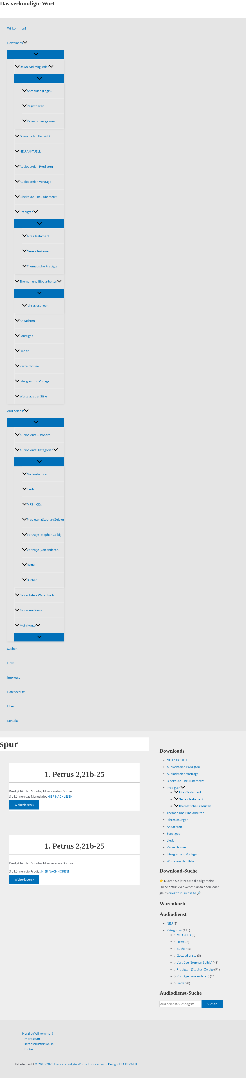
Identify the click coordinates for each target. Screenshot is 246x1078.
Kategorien (174, 930)
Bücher (32, 580)
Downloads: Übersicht (35, 136)
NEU (170, 923)
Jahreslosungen (37, 305)
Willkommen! (16, 28)
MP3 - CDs (184, 935)
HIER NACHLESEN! (60, 796)
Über (10, 706)
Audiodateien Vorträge (35, 182)
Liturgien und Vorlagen (35, 381)
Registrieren (35, 106)
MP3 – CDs (34, 504)
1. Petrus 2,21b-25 (74, 774)
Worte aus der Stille (33, 396)
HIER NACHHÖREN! (55, 871)
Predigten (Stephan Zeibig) (45, 519)
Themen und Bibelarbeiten (38, 281)
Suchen (12, 649)
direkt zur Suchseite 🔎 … (186, 893)
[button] (25, 43)
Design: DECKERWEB (122, 1064)
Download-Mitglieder (34, 67)
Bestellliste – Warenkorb (37, 595)
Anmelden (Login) (39, 91)
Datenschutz (16, 692)
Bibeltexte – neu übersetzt (38, 197)
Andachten (27, 321)
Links (10, 663)
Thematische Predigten (43, 266)
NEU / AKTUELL (30, 151)
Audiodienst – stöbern (35, 435)
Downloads (15, 43)
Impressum (15, 677)
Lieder (24, 351)
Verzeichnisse (29, 366)
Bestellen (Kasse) (31, 610)
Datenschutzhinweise (39, 1044)
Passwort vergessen (41, 121)
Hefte (31, 565)
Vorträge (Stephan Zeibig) (44, 535)
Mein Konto (28, 625)
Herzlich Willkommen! (37, 1033)
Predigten (26, 212)
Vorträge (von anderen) (43, 550)
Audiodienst (15, 411)
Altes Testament (38, 236)
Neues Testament (39, 251)
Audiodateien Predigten (36, 166)
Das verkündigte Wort (27, 3)
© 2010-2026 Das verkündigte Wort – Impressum (69, 1064)
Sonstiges (26, 336)
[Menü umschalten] (35, 54)
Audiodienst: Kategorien (36, 450)
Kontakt (12, 721)
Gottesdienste (37, 474)
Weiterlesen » (24, 805)
